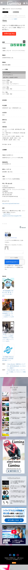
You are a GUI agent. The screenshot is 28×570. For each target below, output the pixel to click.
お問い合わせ (20, 558)
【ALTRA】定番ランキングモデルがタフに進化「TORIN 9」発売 (18, 496)
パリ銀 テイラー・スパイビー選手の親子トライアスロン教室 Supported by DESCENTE (18, 423)
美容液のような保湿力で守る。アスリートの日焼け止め (17, 428)
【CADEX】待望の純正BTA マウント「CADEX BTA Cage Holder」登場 (18, 502)
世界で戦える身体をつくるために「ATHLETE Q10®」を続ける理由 (17, 413)
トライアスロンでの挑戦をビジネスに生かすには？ (17, 393)
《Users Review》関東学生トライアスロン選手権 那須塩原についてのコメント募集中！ (16, 366)
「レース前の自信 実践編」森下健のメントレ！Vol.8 (18, 408)
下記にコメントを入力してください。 (14, 244)
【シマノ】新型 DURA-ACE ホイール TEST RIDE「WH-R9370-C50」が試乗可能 (17, 482)
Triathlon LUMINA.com (10, 558)
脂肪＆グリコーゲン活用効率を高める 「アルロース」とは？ (17, 398)
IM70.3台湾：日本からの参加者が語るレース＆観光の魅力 (18, 403)
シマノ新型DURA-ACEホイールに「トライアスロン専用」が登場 (18, 491)
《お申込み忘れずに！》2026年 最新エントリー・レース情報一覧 (17, 433)
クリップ (16, 12)
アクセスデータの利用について (14, 559)
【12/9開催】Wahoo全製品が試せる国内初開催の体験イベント (8, 358)
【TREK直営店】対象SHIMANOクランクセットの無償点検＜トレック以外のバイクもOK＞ (8, 315)
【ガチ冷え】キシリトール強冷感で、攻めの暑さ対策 (17, 418)
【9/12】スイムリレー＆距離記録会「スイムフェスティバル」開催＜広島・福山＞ (18, 487)
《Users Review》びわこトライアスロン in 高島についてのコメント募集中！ (16, 371)
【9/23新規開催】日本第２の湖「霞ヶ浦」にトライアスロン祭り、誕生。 (7, 293)
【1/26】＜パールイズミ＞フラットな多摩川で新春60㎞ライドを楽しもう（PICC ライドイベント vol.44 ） (8, 338)
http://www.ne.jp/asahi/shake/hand (10, 203)
